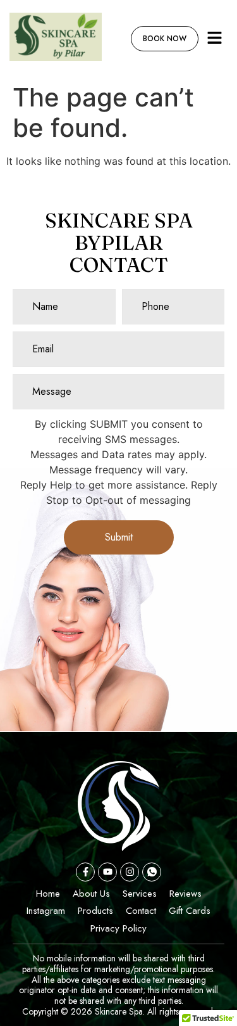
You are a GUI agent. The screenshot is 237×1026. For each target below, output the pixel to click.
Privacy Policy (118, 928)
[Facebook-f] (85, 872)
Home (48, 894)
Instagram (46, 911)
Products (95, 911)
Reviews (185, 894)
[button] (215, 38)
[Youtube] (107, 872)
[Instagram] (129, 872)
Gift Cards (189, 911)
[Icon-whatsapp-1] (151, 872)
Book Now (164, 38)
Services (140, 894)
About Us (91, 894)
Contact (141, 911)
